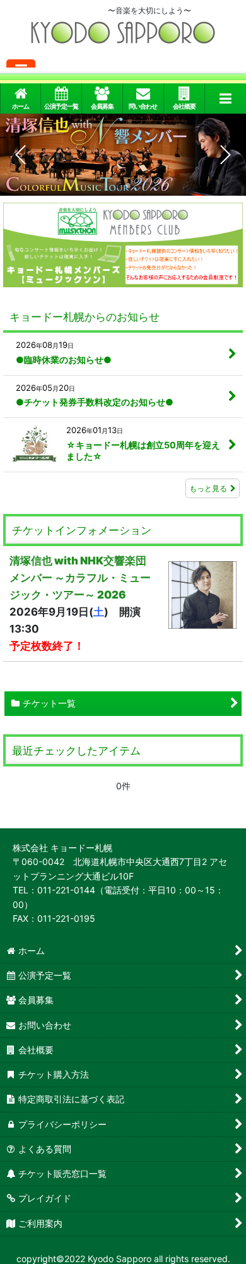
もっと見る (208, 488)
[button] (225, 98)
